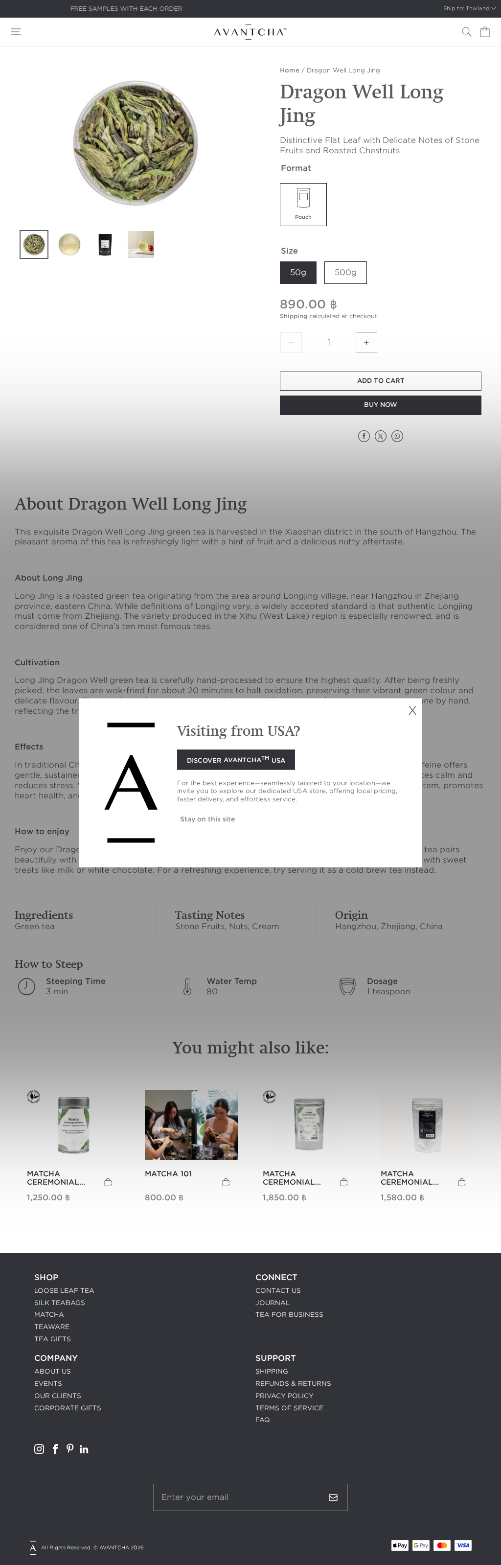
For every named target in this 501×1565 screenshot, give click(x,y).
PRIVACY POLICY (284, 1396)
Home (289, 70)
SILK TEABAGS (59, 1303)
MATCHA (49, 1314)
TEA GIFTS (52, 1339)
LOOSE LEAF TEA (64, 1290)
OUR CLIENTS (57, 1396)
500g (346, 272)
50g (298, 272)
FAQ (262, 1420)
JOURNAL (272, 1303)
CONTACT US (278, 1290)
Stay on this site (207, 819)
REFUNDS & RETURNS (293, 1383)
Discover (236, 759)
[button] (16, 32)
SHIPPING (271, 1371)
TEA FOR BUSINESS (289, 1314)
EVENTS (48, 1383)
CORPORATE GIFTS (67, 1408)
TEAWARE (51, 1327)
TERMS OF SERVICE (289, 1408)
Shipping (293, 316)
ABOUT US (52, 1371)
